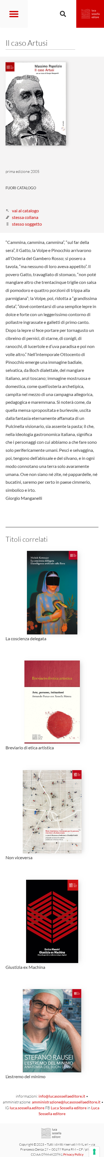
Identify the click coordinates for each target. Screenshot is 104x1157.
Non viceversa (19, 857)
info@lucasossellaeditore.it (62, 1096)
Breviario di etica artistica (30, 747)
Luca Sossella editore (69, 1107)
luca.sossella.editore (27, 1107)
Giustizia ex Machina (25, 967)
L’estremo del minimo (25, 1076)
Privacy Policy (73, 1154)
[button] (14, 14)
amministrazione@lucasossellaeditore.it (66, 1102)
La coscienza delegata (26, 638)
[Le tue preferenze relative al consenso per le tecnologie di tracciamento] (94, 1151)
